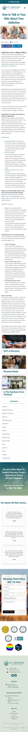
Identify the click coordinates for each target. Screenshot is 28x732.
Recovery (4, 448)
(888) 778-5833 (16, 332)
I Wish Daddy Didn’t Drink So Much (14, 141)
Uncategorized (6, 458)
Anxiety (4, 427)
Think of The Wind (10, 152)
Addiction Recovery (7, 410)
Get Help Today (8, 611)
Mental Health (6, 441)
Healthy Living (6, 437)
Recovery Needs (11, 371)
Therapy (4, 454)
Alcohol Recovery (6, 420)
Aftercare (4, 417)
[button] (24, 8)
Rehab (4, 451)
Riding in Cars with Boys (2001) (13, 208)
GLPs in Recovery (12, 351)
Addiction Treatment (7, 413)
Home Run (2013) (9, 221)
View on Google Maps (13, 687)
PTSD (3, 444)
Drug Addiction (6, 434)
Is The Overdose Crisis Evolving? (14, 393)
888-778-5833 (14, 582)
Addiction (4, 406)
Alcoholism (5, 423)
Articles (4, 430)
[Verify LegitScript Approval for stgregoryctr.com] (18, 647)
